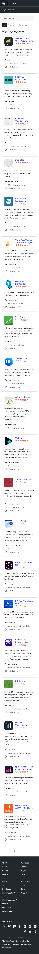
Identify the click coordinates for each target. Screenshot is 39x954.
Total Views (20, 521)
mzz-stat (19, 160)
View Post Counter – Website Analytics (24, 241)
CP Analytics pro (23, 397)
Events (23, 885)
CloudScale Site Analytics (21, 640)
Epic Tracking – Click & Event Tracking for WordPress (24, 768)
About (4, 863)
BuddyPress (8, 911)
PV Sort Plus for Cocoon (21, 199)
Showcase (25, 863)
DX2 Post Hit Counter (20, 282)
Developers (6, 889)
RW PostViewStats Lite (24, 602)
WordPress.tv (8, 893)
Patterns (24, 874)
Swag (24, 893)
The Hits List (21, 358)
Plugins (23, 870)
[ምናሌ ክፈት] (35, 3)
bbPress (6, 907)
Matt (5, 904)
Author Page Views (24, 479)
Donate (25, 889)
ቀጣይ (23, 851)
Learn (4, 881)
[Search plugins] (31, 18)
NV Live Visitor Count (21, 723)
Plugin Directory (8, 10)
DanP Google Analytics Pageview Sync (24, 806)
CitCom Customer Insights (23, 563)
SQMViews (20, 681)
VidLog (18, 438)
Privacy (5, 874)
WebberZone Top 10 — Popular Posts (24, 39)
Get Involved (26, 881)
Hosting (5, 870)
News (4, 867)
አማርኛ (9, 921)
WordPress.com (9, 900)
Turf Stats (20, 317)
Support (5, 885)
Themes (24, 867)
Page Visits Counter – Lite (21, 119)
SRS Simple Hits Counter (21, 78)
